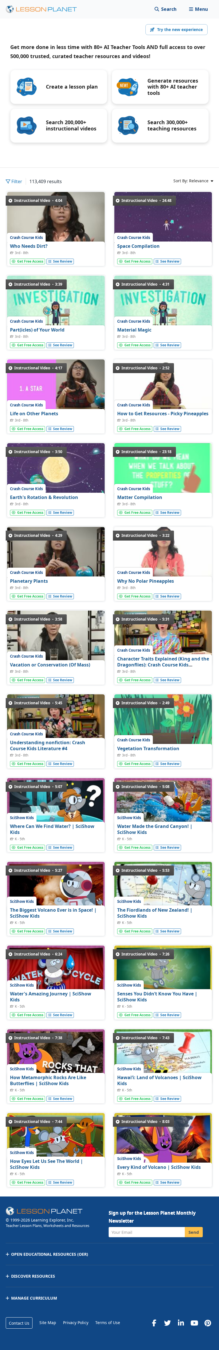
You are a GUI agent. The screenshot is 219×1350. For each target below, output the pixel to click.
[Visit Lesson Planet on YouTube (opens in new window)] (194, 1323)
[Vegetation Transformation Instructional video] (163, 722)
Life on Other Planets (34, 413)
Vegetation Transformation (148, 748)
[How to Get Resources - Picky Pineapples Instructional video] (163, 387)
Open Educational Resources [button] (49, 1254)
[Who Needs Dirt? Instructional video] (56, 219)
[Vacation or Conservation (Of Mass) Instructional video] (56, 638)
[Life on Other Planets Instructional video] (56, 387)
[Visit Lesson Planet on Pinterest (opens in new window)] (207, 1323)
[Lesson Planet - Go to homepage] (44, 9)
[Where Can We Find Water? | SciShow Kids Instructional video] (56, 805)
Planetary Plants (29, 581)
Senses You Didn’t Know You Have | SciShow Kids (157, 997)
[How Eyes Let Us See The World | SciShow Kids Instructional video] (56, 1140)
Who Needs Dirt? (29, 246)
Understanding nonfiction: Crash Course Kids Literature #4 (47, 745)
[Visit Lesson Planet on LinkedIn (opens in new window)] (180, 1323)
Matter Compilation (139, 497)
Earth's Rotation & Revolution (44, 497)
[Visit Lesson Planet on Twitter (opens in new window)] (167, 1323)
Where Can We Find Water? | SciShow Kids (52, 829)
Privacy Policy (75, 1322)
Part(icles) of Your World (37, 330)
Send (193, 1232)
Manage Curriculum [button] (34, 1298)
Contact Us (19, 1323)
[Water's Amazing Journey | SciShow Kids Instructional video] (56, 973)
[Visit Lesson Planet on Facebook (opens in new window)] (154, 1323)
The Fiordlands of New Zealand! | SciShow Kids (154, 913)
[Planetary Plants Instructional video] (56, 554)
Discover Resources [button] (33, 1276)
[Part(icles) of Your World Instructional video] (56, 303)
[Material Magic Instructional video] (163, 303)
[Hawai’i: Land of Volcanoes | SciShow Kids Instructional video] (163, 1057)
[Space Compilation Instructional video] (163, 219)
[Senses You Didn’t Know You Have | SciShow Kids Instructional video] (163, 973)
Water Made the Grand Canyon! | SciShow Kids (154, 829)
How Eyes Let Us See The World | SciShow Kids (46, 1164)
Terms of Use (107, 1322)
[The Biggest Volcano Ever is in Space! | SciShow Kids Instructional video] (56, 889)
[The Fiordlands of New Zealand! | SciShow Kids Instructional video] (163, 889)
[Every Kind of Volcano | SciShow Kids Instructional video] (163, 1140)
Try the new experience (180, 29)
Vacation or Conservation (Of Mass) (50, 665)
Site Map (47, 1322)
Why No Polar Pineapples (145, 581)
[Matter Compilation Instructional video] (163, 471)
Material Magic (134, 330)
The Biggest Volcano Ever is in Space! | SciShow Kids (53, 913)
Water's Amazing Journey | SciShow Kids (50, 997)
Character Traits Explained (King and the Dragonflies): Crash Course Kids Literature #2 (163, 665)
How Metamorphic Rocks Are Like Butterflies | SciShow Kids (48, 1080)
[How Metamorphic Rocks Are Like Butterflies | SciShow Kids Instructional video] (56, 1057)
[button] (198, 9)
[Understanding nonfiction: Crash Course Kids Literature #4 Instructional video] (56, 722)
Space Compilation (138, 246)
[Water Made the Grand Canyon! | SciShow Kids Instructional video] (163, 805)
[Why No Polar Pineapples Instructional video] (163, 554)
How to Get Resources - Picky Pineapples (162, 413)
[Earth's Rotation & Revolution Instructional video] (56, 471)
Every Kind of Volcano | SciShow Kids (159, 1167)
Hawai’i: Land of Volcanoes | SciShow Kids (159, 1080)
